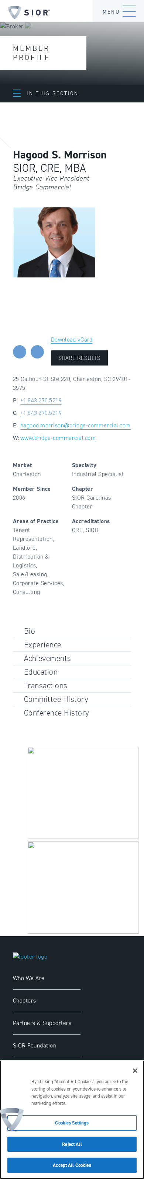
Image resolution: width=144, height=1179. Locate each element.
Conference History (56, 712)
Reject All (72, 1144)
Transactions (46, 685)
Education (41, 672)
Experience (42, 644)
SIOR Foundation (34, 1045)
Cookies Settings (72, 1123)
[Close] (135, 1071)
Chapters (24, 1000)
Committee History (56, 699)
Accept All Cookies (72, 1165)
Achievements (47, 658)
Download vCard (71, 339)
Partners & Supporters (42, 1023)
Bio (29, 631)
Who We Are (29, 978)
